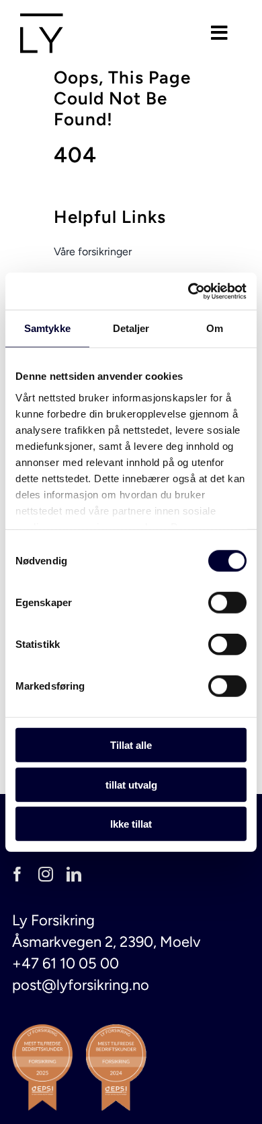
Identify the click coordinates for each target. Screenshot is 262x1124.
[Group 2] (41, 20)
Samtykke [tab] (47, 328)
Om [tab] (214, 328)
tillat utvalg (131, 784)
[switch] (227, 603)
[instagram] (45, 874)
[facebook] (17, 874)
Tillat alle (131, 745)
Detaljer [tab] (131, 328)
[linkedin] (74, 874)
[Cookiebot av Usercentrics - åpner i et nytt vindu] (188, 291)
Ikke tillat (131, 824)
